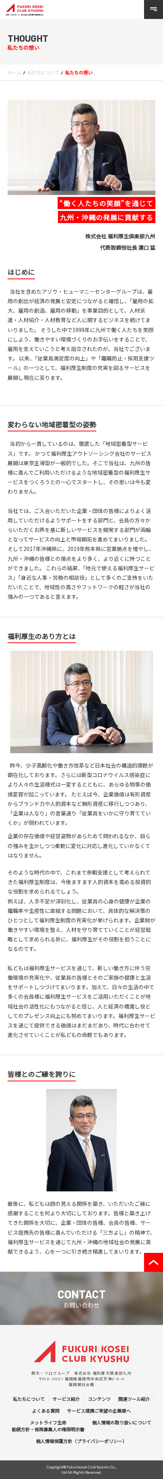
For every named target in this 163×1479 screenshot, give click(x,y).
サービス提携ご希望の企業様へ (99, 1410)
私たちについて (29, 1399)
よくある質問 (46, 1410)
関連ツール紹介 (134, 1399)
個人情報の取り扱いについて (121, 1422)
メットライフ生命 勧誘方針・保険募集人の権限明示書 (48, 1426)
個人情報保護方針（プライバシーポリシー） (81, 1441)
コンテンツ (99, 1399)
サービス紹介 (66, 1399)
